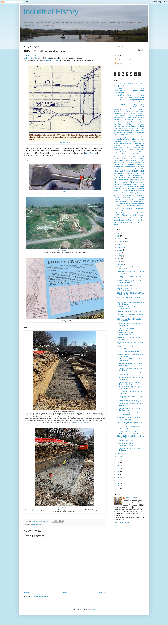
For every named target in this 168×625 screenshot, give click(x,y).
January (120, 456)
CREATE (135, 120)
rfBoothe (128, 143)
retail (125, 141)
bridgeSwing (118, 102)
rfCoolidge (124, 145)
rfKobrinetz (117, 156)
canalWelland (139, 115)
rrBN (133, 171)
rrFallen (130, 178)
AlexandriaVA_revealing (65, 250)
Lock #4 (26, 58)
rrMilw (135, 182)
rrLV (121, 182)
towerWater (117, 201)
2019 (118, 474)
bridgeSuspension (137, 100)
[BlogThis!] (55, 521)
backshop (131, 83)
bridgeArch (119, 85)
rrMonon (116, 184)
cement (123, 118)
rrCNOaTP (129, 175)
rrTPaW (138, 190)
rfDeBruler (140, 146)
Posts (118, 59)
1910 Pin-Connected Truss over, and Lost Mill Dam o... (129, 397)
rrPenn (141, 186)
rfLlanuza (140, 156)
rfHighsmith (117, 152)
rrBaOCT (122, 171)
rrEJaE (120, 178)
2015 (118, 486)
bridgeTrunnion (119, 105)
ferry (115, 128)
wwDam (140, 208)
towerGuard (126, 197)
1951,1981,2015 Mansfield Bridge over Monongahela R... (130, 315)
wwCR (116, 209)
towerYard (125, 201)
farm (133, 126)
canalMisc (32, 524)
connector (124, 120)
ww (123, 206)
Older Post (102, 592)
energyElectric (128, 122)
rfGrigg (127, 149)
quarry (116, 139)
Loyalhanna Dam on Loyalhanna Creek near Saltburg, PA (130, 374)
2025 (118, 236)
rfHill (123, 152)
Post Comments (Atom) (40, 596)
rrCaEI (142, 171)
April (119, 261)
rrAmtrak (133, 169)
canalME (141, 111)
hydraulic (128, 130)
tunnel (116, 203)
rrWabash (124, 193)
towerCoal (117, 197)
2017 (118, 480)
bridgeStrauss (119, 100)
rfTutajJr (123, 164)
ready (142, 139)
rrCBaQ (116, 175)
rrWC (131, 193)
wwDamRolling (119, 213)
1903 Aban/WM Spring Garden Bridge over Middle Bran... (129, 281)
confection (117, 120)
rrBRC (137, 171)
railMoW (121, 139)
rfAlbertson (141, 141)
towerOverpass (129, 199)
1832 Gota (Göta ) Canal (125, 441)
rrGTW (135, 178)
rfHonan (141, 152)
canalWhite (117, 117)
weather (117, 206)
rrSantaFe (140, 189)
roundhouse (118, 167)
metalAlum (117, 135)
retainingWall (132, 141)
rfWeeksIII (132, 164)
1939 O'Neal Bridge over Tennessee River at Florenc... (129, 307)
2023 (118, 463)
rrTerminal (132, 191)
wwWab (116, 224)
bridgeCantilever (137, 88)
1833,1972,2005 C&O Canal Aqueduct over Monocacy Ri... (130, 334)
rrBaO (116, 171)
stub (115, 195)
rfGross (132, 149)
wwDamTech (129, 213)
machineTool (128, 132)
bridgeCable (118, 88)
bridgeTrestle (139, 102)
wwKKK (142, 215)
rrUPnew (116, 193)
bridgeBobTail (139, 86)
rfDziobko (135, 147)
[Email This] (53, 521)
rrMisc (141, 182)
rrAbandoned (130, 167)
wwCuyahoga (127, 209)
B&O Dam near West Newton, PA (128, 351)
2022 (118, 466)
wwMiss (131, 218)
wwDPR (116, 215)
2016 (118, 483)
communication (132, 118)
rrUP (142, 191)
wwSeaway (124, 222)
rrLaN (142, 180)
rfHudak (121, 154)
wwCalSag (140, 206)
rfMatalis (116, 158)
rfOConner (124, 158)
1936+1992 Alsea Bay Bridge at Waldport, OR (127, 329)
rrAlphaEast (140, 167)
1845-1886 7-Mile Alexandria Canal (129, 311)
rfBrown (135, 143)
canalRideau (140, 113)
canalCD (141, 107)
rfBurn (140, 143)
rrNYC (121, 186)
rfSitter (142, 162)
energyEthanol (140, 122)
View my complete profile (122, 522)
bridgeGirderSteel (123, 95)
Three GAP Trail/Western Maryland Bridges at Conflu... (128, 383)
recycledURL (118, 141)
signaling (136, 193)
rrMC (130, 182)
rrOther (127, 186)
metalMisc (132, 135)
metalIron (124, 135)
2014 (118, 489)
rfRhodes (141, 160)
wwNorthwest (131, 220)
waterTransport (138, 203)
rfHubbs (116, 154)
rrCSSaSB (136, 175)
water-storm (128, 203)
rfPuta (121, 160)
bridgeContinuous (120, 90)
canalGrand (141, 109)
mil (143, 135)
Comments (120, 63)
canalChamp (117, 109)
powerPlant (140, 137)
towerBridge (140, 195)
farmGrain (140, 126)
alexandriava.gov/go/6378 (81, 422)
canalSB (116, 115)
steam (142, 193)
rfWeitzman (140, 164)
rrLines (116, 182)
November (121, 241)
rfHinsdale (128, 152)
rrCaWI (142, 173)
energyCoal (117, 122)
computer (141, 118)
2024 (118, 460)
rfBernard (122, 143)
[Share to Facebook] (60, 521)
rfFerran (141, 147)
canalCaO (132, 107)
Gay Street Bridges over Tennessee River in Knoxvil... (129, 289)
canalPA (133, 113)
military (116, 137)
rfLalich (123, 156)
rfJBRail (135, 154)
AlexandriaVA (64, 142)
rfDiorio (121, 147)
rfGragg (116, 150)
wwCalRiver (130, 206)
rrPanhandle (134, 186)
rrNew (142, 184)
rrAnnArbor (141, 169)
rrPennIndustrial (119, 189)
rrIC (142, 178)
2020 (118, 471)
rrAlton (126, 169)
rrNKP (116, 186)
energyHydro (128, 124)
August (119, 250)
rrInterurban (134, 180)
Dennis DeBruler (131, 498)
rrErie (125, 178)
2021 (118, 469)
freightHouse (140, 128)
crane (129, 120)
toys (131, 201)
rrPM (127, 189)
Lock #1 (26, 56)
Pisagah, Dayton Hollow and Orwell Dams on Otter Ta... (129, 413)
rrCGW (122, 175)
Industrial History (51, 12)
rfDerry (115, 147)
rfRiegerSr (116, 162)
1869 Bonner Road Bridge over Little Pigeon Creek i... (129, 364)
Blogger (93, 609)
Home (65, 592)
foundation (121, 128)
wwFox (122, 215)
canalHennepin (119, 111)
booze (138, 83)
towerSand (141, 199)
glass (115, 130)
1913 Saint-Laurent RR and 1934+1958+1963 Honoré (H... (128, 432)
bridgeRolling (139, 97)
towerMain (117, 199)
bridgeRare (128, 97)
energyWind (126, 126)
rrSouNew (121, 190)
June (119, 256)
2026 (118, 233)
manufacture (139, 132)
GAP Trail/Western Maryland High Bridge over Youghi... (128, 387)
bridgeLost (118, 97)
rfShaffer (130, 162)
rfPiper (116, 160)
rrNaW (129, 184)
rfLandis (129, 156)
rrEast (115, 178)
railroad (128, 139)
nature (122, 137)
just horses (140, 130)
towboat (132, 195)
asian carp (122, 83)
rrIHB (116, 180)
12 (116, 83)
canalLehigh (134, 111)
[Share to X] (57, 521)
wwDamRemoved (139, 211)
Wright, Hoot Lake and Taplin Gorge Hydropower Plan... (129, 418)
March (119, 264)
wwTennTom (140, 222)
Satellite (34, 56)
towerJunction (138, 197)
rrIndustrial (123, 180)
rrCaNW (130, 173)
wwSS (132, 222)
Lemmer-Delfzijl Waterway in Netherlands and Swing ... (126, 444)
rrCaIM (115, 173)
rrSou (116, 191)
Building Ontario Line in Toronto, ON (129, 401)
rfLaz (134, 156)
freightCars (130, 128)
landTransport (118, 132)
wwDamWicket (139, 213)
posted (75, 411)
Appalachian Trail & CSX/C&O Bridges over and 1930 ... (130, 427)
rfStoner (116, 164)
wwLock (38, 524)
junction (134, 130)
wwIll (127, 215)
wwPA (116, 222)
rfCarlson (117, 146)
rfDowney (127, 147)
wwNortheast (119, 220)
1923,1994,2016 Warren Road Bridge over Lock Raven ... (129, 277)
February (120, 454)
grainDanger (120, 130)
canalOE (126, 113)
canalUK (122, 115)
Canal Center (89, 153)
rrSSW (126, 190)
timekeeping (124, 195)
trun (143, 201)
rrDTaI (142, 175)
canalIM (127, 111)
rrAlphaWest (118, 169)
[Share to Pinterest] (62, 521)
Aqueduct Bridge (52, 60)
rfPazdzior (132, 158)
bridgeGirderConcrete (122, 92)
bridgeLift (140, 95)
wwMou (141, 218)
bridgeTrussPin (119, 107)
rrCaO (136, 173)
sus (118, 195)
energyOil (117, 126)
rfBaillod (116, 143)
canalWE (130, 115)
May (119, 259)
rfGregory (122, 149)
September (121, 247)
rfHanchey (141, 149)
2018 (118, 477)
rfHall (136, 149)
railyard (134, 139)
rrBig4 (128, 171)
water (121, 203)
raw (139, 139)
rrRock (132, 189)
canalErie (129, 109)
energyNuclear (139, 124)
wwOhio (141, 220)
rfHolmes (135, 152)
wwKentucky (134, 215)
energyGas (117, 124)
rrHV (139, 177)
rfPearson (141, 158)
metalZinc (139, 135)
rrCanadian (122, 173)
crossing (141, 120)
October (120, 244)
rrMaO (125, 182)
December (121, 238)
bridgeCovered (138, 90)
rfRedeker (133, 160)
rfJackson (128, 154)
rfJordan (141, 154)
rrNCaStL (135, 184)
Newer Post (28, 592)
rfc (143, 143)
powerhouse (130, 137)
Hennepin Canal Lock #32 (126, 285)
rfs (125, 162)
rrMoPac (123, 184)
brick (142, 83)
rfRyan (122, 162)
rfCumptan (132, 145)
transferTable (137, 201)
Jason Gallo (61, 321)
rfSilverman (136, 162)
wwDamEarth (119, 211)
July (119, 253)
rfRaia (127, 160)
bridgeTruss (138, 104)
